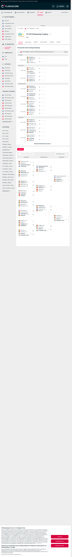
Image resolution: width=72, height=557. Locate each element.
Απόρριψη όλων (60, 541)
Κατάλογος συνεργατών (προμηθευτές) (11, 554)
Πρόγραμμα (43, 42)
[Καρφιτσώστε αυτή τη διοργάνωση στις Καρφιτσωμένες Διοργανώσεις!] (50, 34)
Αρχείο (58, 42)
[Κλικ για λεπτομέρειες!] (43, 60)
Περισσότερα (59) (6, 121)
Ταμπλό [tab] (20, 149)
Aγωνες (36, 42)
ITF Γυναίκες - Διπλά (33, 28)
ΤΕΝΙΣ (21, 28)
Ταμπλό (52, 42)
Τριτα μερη (39, 543)
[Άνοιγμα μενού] (67, 6)
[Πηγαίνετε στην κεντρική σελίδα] (13, 6)
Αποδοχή (59, 536)
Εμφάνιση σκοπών (59, 545)
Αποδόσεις (28, 42)
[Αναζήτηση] (53, 6)
